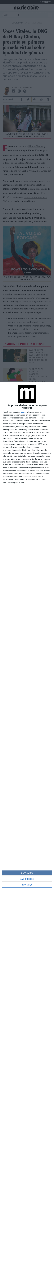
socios (23, 412)
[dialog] (27, 827)
